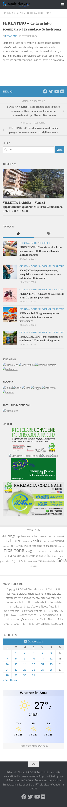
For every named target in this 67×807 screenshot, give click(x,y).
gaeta (34, 551)
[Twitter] (51, 91)
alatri (4, 536)
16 (24, 664)
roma (41, 561)
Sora (62, 560)
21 (7, 669)
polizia (48, 555)
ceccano (48, 541)
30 (24, 675)
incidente (43, 551)
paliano (39, 555)
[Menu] (62, 4)
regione (15, 560)
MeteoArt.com (40, 745)
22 (15, 669)
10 (33, 658)
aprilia (20, 536)
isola (51, 551)
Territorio (44, 13)
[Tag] (49, 234)
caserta (25, 541)
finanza (47, 545)
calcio (62, 536)
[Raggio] (36, 388)
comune (58, 541)
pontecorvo (58, 556)
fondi (54, 545)
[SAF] (33, 479)
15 (15, 664)
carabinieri (12, 540)
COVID (19, 546)
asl (50, 536)
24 (33, 669)
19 (51, 664)
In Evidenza (45, 266)
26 (51, 669)
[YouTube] (56, 91)
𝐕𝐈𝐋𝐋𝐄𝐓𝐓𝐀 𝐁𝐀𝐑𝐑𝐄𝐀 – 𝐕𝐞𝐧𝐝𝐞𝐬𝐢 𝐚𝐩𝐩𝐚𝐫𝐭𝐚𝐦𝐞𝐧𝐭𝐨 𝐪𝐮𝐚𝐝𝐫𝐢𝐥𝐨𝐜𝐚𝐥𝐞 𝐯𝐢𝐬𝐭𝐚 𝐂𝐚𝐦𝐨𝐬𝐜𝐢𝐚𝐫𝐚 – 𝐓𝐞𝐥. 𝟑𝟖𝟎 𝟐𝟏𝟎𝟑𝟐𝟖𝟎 (33, 207)
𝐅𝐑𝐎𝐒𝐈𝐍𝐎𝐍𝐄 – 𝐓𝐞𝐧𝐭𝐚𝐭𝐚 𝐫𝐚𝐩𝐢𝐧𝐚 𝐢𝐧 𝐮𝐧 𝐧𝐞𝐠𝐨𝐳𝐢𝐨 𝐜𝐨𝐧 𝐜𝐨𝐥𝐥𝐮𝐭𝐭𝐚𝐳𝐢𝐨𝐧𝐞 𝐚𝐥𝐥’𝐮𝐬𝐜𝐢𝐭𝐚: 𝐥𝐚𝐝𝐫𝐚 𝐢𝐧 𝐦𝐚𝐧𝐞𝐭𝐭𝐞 (40, 251)
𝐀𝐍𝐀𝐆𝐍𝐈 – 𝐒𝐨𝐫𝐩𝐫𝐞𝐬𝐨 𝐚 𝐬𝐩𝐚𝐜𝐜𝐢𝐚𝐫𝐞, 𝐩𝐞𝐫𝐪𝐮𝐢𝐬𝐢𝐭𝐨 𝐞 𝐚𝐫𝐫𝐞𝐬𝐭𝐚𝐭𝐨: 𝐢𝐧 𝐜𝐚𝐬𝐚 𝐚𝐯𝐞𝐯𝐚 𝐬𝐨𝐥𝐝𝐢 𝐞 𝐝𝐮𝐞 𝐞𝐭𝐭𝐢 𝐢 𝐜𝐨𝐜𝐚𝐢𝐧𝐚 (40, 274)
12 (51, 658)
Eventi (20, 13)
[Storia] (49, 388)
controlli (7, 546)
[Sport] (16, 388)
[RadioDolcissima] (45, 365)
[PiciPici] (33, 451)
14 (7, 664)
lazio (20, 556)
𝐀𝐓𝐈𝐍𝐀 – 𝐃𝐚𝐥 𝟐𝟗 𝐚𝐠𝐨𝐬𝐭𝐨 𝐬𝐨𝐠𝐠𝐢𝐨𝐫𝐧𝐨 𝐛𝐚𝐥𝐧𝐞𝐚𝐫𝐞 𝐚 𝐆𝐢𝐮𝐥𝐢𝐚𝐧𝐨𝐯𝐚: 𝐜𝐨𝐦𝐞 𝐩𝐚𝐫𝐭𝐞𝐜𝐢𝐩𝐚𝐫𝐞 (39, 317)
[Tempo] (8, 392)
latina (8, 555)
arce (26, 536)
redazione (11, 36)
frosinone (14, 550)
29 (15, 675)
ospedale (30, 556)
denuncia (26, 546)
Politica (31, 13)
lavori (15, 556)
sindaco (53, 561)
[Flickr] (62, 91)
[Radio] (7, 388)
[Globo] (45, 455)
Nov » (13, 680)
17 (33, 664)
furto (27, 551)
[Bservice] (33, 515)
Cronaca (8, 13)
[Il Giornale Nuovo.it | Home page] (21, 4)
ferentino (37, 545)
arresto (44, 536)
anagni (12, 536)
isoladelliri (58, 551)
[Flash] (26, 388)
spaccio (34, 566)
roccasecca (32, 561)
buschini (55, 536)
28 (7, 675)
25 (42, 669)
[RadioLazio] (10, 369)
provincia (4, 561)
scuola (46, 561)
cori (13, 545)
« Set (6, 680)
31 (33, 675)
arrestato (33, 536)
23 (24, 669)
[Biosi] (54, 455)
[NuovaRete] (10, 365)
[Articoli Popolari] (18, 234)
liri (24, 556)
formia (61, 546)
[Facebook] (45, 91)
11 (42, 658)
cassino (35, 540)
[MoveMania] (27, 365)
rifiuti (24, 561)
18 (42, 664)
